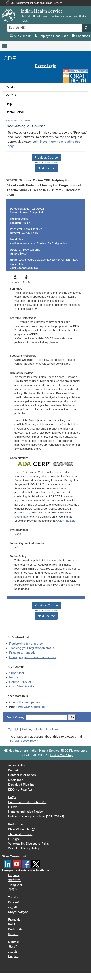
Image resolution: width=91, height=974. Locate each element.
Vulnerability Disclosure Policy (28, 843)
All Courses (52, 162)
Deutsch (14, 942)
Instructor (16, 677)
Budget (13, 770)
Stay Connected (14, 856)
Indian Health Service (42, 11)
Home (8, 120)
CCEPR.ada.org (66, 520)
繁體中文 (14, 880)
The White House (20, 834)
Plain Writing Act (19, 829)
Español (13, 875)
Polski (12, 924)
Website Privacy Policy (24, 848)
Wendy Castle (30, 233)
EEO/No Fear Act (20, 789)
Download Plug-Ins (21, 784)
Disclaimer (15, 779)
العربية (12, 907)
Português (15, 929)
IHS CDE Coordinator (33, 706)
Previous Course (46, 157)
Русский (14, 902)
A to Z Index (22, 36)
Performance (17, 824)
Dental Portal (15, 112)
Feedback (83, 36)
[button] (86, 27)
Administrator (22, 686)
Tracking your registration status (31, 648)
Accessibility (16, 765)
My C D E (12, 95)
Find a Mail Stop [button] (61, 755)
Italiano (13, 934)
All (21, 120)
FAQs (12, 797)
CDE (9, 58)
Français (14, 919)
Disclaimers (54, 729)
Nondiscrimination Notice (25, 811)
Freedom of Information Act (27, 802)
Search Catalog (15, 717)
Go (72, 717)
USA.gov (14, 839)
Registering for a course (26, 643)
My (13, 729)
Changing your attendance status (32, 657)
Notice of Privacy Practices (26, 816)
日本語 (12, 946)
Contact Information (22, 775)
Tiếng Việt (15, 885)
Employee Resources (53, 36)
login (35, 141)
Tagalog (13, 897)
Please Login (45, 66)
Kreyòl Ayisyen (18, 912)
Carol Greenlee (33, 229)
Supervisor (16, 673)
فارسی (12, 951)
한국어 (12, 889)
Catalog (11, 87)
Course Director (20, 682)
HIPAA (12, 807)
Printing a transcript (22, 652)
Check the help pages (24, 702)
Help (9, 104)
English (13, 956)
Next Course (46, 168)
